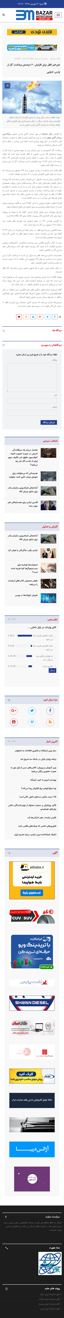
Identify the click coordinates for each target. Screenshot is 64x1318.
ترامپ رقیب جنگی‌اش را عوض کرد (23, 550)
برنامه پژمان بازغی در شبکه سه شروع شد (38, 759)
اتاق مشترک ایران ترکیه (50, 1294)
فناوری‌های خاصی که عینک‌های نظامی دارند (37, 826)
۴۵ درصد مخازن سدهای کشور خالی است (37, 797)
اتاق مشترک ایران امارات (49, 1299)
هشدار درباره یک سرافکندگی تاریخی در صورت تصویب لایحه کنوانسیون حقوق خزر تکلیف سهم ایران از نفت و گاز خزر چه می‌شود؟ (23, 457)
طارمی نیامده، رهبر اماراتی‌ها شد (41, 817)
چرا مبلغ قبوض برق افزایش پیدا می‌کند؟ (38, 788)
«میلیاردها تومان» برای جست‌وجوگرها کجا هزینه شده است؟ (24, 568)
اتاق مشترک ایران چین (50, 1308)
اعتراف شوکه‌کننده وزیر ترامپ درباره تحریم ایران (35, 834)
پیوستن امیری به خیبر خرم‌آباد (43, 780)
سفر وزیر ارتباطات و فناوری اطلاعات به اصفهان (35, 750)
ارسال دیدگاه (49, 422)
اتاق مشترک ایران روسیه (49, 1304)
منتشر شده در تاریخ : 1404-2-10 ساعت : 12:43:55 (31, 59)
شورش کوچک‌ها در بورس (26, 595)
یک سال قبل (54, 59)
